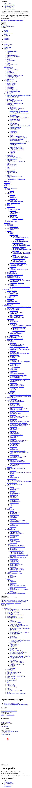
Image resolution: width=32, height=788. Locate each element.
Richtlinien (12, 195)
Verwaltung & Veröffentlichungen (8, 66)
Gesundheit (9, 104)
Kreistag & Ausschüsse (12, 55)
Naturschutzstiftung (14, 503)
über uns (12, 487)
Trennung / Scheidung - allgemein (17, 451)
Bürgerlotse (9, 57)
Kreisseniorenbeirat (14, 531)
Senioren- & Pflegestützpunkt (16, 533)
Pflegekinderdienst (14, 444)
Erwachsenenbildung (14, 515)
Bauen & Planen (10, 99)
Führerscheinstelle (8, 784)
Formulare (23, 601)
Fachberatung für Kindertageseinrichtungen (20, 424)
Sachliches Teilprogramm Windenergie (22, 325)
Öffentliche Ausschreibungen (13, 77)
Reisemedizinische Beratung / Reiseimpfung (20, 141)
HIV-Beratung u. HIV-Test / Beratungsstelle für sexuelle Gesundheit (20, 126)
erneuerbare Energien (15, 493)
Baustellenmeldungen (12, 73)
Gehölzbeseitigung (14, 495)
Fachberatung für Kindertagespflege (18, 425)
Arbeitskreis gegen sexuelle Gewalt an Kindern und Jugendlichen (19, 409)
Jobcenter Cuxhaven (14, 563)
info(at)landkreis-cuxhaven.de (11, 731)
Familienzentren (13, 429)
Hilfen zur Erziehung (14, 432)
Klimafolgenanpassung (12, 159)
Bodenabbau (12, 491)
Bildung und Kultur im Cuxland (17, 547)
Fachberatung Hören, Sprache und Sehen (19, 117)
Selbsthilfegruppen (14, 565)
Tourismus (9, 175)
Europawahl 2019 (17, 212)
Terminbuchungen (8, 32)
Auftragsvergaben (14, 281)
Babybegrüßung (13, 412)
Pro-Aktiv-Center (14, 445)
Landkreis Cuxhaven (5, 722)
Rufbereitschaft (13, 447)
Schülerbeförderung (14, 521)
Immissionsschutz (14, 332)
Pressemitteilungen (11, 60)
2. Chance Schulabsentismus (14, 525)
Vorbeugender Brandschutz (16, 333)
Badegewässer (13, 107)
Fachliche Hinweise (14, 560)
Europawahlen (13, 211)
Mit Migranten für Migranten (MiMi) (18, 137)
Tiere (11, 505)
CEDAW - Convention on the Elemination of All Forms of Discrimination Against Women (20, 395)
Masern (11, 135)
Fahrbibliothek (13, 471)
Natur (8, 167)
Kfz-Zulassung (13, 583)
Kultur (8, 163)
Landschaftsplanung (14, 499)
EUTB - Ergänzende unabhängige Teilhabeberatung (18, 558)
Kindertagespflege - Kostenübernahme (19, 440)
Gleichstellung (10, 155)
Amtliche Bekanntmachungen (8, 600)
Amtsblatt (12, 229)
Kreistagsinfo (11, 601)
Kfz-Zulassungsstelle (8, 783)
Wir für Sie (6, 80)
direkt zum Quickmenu (9, 3)
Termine (11, 233)
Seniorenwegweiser (14, 535)
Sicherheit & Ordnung (12, 172)
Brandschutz (12, 537)
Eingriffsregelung (14, 492)
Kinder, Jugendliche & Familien (14, 157)
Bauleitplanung (13, 323)
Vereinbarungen (13, 199)
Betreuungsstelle (7, 786)
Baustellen (5, 601)
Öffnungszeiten (7, 35)
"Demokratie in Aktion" (18, 553)
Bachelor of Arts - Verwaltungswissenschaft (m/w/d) (20, 237)
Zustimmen (3, 24)
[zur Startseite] (7, 26)
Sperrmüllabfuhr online (12, 89)
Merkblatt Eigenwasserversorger (11, 703)
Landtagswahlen (13, 215)
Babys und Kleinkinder (15, 413)
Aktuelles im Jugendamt (15, 405)
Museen (11, 476)
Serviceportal (18, 600)
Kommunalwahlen (14, 216)
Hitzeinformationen (14, 124)
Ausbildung (9, 71)
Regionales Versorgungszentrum (17, 564)
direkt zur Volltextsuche (9, 5)
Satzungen (12, 196)
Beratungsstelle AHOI (15, 404)
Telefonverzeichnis (11, 84)
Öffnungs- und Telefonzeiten (16, 312)
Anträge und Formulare (15, 316)
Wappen (8, 63)
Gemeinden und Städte (12, 51)
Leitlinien (12, 475)
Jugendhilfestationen (14, 436)
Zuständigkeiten (13, 313)
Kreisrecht (9, 53)
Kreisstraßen (12, 584)
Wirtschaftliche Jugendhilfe (16, 457)
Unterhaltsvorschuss (14, 455)
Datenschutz (6, 39)
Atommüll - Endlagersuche (13, 96)
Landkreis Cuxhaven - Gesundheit (9, 711)
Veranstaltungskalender (15, 477)
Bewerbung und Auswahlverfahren (18, 263)
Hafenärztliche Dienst (15, 120)
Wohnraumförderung (14, 335)
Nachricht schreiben (5, 732)
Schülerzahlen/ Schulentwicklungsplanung (19, 523)
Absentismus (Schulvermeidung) (17, 401)
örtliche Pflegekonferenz (15, 532)
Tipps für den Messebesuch (16, 265)
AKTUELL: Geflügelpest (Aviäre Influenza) (20, 481)
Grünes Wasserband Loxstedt (16, 460)
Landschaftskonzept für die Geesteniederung (20, 463)
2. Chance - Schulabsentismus (14, 449)
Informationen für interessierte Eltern (18, 264)
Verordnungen (13, 197)
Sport (11, 528)
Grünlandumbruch (14, 496)
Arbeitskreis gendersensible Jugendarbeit (19, 411)
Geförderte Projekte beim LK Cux (15, 75)
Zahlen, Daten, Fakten (12, 64)
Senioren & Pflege (11, 171)
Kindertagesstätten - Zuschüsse (17, 441)
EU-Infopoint (10, 92)
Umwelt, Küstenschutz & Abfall (14, 176)
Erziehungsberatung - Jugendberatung (18, 423)
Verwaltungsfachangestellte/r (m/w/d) (21, 252)
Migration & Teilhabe (12, 165)
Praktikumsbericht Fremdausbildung (19, 239)
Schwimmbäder (13, 145)
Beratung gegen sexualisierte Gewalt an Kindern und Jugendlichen (19, 417)
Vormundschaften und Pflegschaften (18, 456)
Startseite (6, 30)
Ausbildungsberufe (14, 235)
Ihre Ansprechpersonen (15, 488)
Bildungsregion (13, 419)
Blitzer (11, 580)
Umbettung (12, 153)
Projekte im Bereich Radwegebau (17, 585)
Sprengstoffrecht (13, 543)
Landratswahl (13, 213)
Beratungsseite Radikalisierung (17, 545)
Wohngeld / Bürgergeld (15, 571)
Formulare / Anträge (11, 83)
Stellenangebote (10, 79)
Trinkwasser (12, 151)
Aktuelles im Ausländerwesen (7, 46)
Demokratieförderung (15, 512)
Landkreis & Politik (6, 49)
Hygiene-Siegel (16, 367)
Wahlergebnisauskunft (15, 209)
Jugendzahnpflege (14, 133)
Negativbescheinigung (15, 443)
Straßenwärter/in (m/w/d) (18, 260)
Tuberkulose (12, 152)
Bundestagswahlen (14, 217)
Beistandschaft (13, 415)
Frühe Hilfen (13, 431)
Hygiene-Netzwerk (14, 129)
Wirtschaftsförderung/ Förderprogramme (16, 179)
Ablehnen (3, 23)
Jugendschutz (13, 439)
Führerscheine (13, 581)
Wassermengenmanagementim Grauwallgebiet (16, 465)
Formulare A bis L (14, 293)
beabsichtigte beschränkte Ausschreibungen (20, 280)
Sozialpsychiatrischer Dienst (16, 147)
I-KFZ (5, 34)
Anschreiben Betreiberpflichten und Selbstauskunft (15, 704)
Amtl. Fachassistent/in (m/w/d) (20, 261)
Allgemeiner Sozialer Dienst (16, 407)
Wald (11, 507)
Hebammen (12, 121)
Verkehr (8, 177)
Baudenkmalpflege (14, 321)
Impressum (6, 38)
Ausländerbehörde (8, 782)
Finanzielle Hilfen (14, 561)
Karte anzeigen (4, 726)
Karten (8, 52)
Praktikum (12, 268)
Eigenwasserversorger (15, 116)
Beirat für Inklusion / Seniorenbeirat (15, 100)
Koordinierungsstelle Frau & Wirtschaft (16, 161)
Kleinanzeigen (10, 88)
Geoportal (12, 192)
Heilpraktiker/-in (13, 123)
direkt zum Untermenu (9, 7)
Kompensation (13, 497)
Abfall (11, 575)
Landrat (8, 59)
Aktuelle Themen (14, 311)
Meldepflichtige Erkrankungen (17, 136)
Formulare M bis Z (14, 295)
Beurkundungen (13, 420)
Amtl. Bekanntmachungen (13, 69)
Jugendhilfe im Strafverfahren (16, 435)
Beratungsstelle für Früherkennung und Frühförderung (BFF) (19, 112)
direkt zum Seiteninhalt (9, 9)
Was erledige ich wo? (12, 81)
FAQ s (14, 389)
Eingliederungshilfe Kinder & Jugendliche (19, 421)
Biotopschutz (13, 489)
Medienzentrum (13, 517)
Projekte (11, 504)
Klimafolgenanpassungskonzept (17, 461)
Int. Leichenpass (13, 132)
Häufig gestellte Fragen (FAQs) (17, 315)
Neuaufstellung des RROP (19, 328)
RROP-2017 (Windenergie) (19, 331)
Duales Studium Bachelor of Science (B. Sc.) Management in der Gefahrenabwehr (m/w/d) (21, 247)
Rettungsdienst (13, 540)
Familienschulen (13, 427)
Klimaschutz (9, 160)
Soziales (8, 173)
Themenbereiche (7, 93)
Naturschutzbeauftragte (15, 501)
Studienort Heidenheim (20, 244)
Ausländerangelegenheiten (13, 97)
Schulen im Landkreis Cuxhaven (17, 520)
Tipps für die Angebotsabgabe (17, 283)
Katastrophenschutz (14, 539)
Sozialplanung (13, 567)
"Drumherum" (13, 267)
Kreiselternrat (13, 527)
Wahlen (8, 61)
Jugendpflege (13, 437)
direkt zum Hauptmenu (9, 6)
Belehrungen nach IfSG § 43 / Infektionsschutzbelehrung (17, 109)
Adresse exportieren (5, 734)
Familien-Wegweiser (14, 428)
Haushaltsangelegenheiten (13, 76)
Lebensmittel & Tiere (11, 164)
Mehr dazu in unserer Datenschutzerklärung (12, 20)
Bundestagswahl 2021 (18, 219)
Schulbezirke (13, 519)
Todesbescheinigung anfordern (17, 149)
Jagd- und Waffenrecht (15, 541)
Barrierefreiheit (10, 72)
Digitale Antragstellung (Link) (17, 317)
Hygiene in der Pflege (15, 128)
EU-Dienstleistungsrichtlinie (13, 91)
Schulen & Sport (10, 169)
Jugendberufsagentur (14, 433)
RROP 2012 (15, 329)
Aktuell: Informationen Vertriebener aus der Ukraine (19, 95)
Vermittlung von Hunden (15, 480)
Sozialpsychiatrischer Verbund (17, 148)
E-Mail (2, 715)
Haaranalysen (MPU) (15, 119)
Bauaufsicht (12, 320)
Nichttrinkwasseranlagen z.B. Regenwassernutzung (16, 140)
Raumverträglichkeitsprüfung (19, 327)
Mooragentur (13, 500)
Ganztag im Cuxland (11, 101)
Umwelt (11, 577)
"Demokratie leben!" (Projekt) (17, 551)
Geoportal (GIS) (10, 85)
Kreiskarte (12, 191)
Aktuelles (6, 31)
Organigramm (10, 68)
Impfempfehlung (13, 131)
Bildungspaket (13, 548)
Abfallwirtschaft (10, 87)
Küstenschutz (13, 576)
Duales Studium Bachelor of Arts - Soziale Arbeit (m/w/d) (21, 242)
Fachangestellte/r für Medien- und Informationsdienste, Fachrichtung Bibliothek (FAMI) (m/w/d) (21, 258)
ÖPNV (8, 168)
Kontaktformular (10, 715)
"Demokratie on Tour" (18, 552)
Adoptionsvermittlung (15, 403)
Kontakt (5, 36)
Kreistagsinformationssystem (13, 56)
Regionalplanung (14, 324)
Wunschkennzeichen (14, 592)
